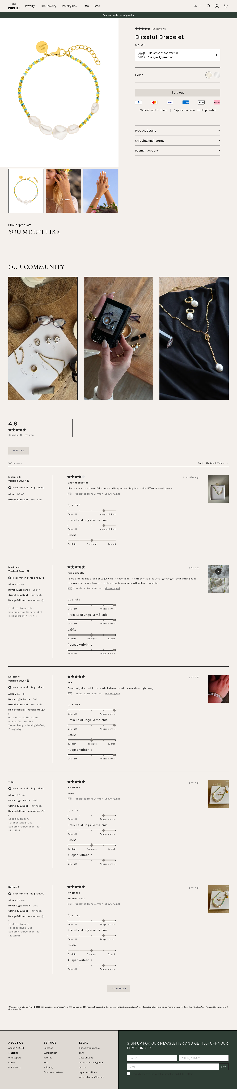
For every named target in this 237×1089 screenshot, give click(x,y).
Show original (112, 494)
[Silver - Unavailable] (217, 75)
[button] (150, 29)
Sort (201, 463)
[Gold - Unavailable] (209, 75)
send (224, 1066)
